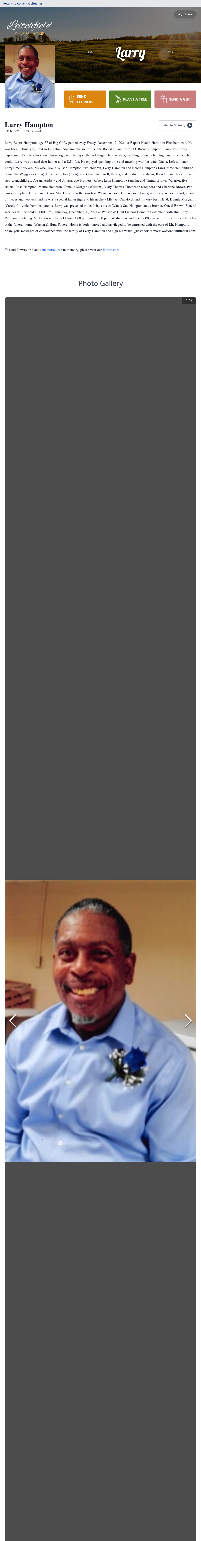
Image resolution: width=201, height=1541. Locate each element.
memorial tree (52, 249)
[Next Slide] (188, 1020)
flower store (111, 249)
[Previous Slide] (12, 1020)
